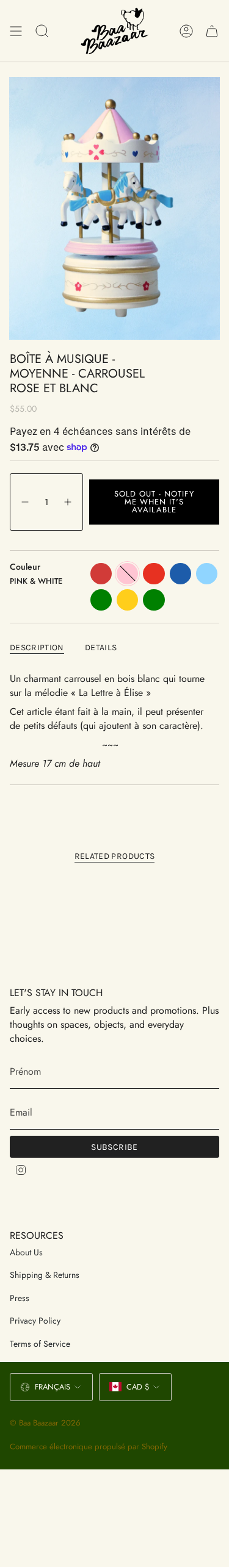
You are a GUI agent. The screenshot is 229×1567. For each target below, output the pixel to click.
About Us (26, 1252)
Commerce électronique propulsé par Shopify (88, 1446)
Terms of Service (40, 1344)
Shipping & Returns (44, 1275)
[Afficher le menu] (16, 30)
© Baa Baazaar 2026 (45, 1423)
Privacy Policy (35, 1320)
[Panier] (212, 30)
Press (19, 1298)
